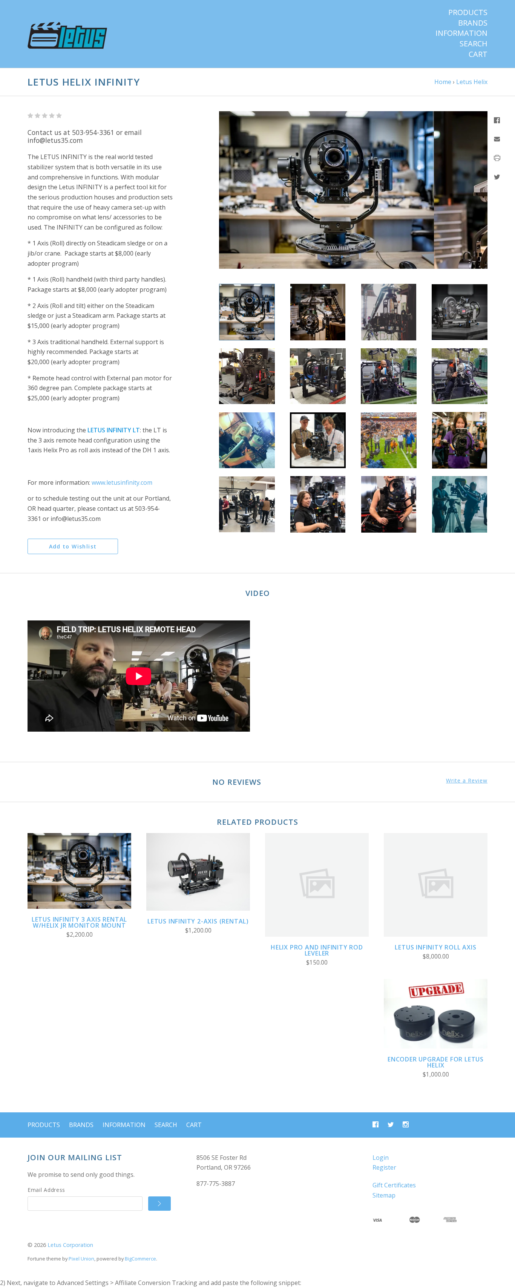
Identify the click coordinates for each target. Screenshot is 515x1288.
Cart (478, 54)
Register (384, 1167)
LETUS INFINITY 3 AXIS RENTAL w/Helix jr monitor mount (79, 922)
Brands (472, 23)
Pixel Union (81, 1258)
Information (461, 33)
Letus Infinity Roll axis (435, 947)
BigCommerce (140, 1258)
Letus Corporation (70, 1244)
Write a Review (466, 780)
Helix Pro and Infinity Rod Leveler (317, 950)
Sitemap (383, 1195)
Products (467, 12)
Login (380, 1157)
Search (473, 44)
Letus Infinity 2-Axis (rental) (198, 921)
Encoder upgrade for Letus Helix (436, 1062)
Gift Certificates (394, 1185)
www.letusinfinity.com (122, 482)
